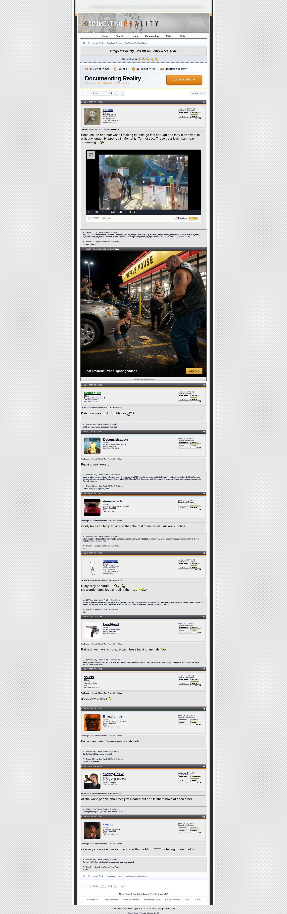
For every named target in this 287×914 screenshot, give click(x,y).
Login (135, 36)
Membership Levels (152, 900)
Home (105, 36)
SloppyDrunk (113, 774)
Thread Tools (197, 93)
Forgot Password (111, 900)
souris (89, 677)
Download (187, 218)
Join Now (181, 79)
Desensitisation (115, 439)
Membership (152, 36)
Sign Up (120, 36)
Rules (169, 36)
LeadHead (111, 624)
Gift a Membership (172, 900)
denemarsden (114, 501)
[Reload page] (84, 43)
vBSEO (156, 913)
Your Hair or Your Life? (159, 894)
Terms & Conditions (131, 900)
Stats (182, 36)
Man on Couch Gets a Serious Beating (134, 894)
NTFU (197, 900)
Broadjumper (113, 716)
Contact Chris (92, 900)
